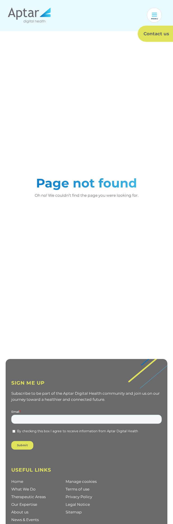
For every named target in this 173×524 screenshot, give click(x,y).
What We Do (23, 489)
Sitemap (74, 512)
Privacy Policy (79, 497)
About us (19, 512)
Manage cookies (81, 481)
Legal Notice (78, 504)
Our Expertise (24, 504)
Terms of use (77, 489)
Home (17, 481)
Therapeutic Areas (28, 497)
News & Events (25, 519)
